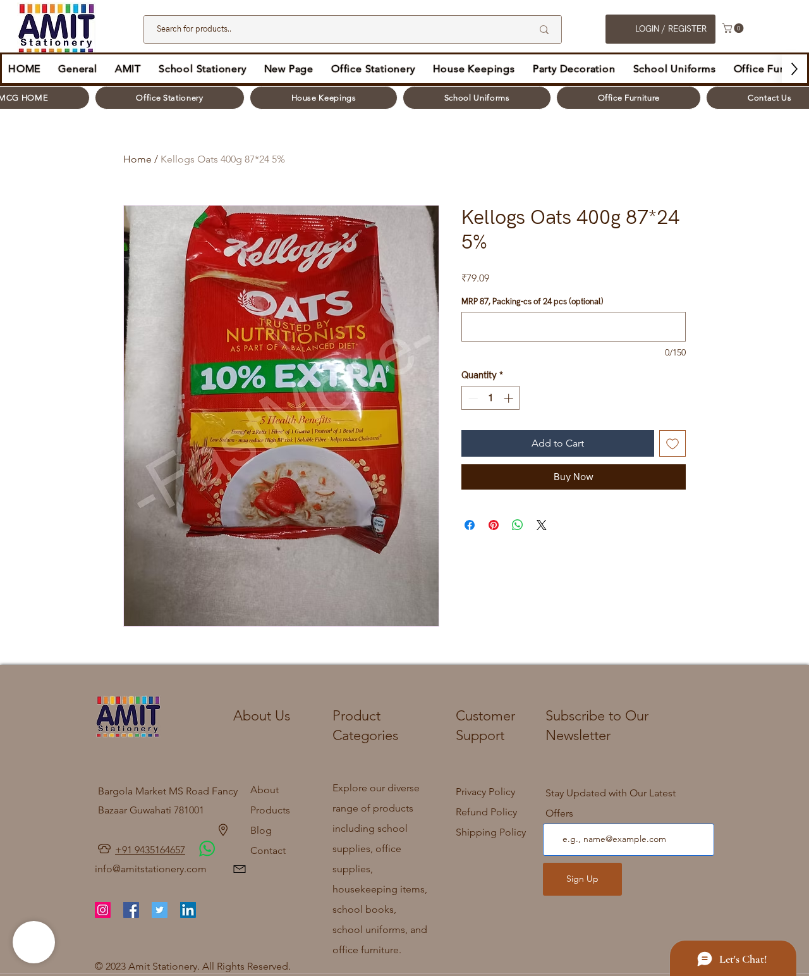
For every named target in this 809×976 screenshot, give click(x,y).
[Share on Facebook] (469, 525)
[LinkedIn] (188, 910)
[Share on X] (541, 525)
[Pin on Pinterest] (493, 525)
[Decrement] (471, 398)
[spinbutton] (490, 398)
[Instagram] (103, 910)
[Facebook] (131, 910)
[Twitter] (159, 910)
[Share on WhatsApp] (517, 525)
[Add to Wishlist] (672, 443)
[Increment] (509, 398)
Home (137, 159)
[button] (734, 28)
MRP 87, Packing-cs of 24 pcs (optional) (532, 302)
